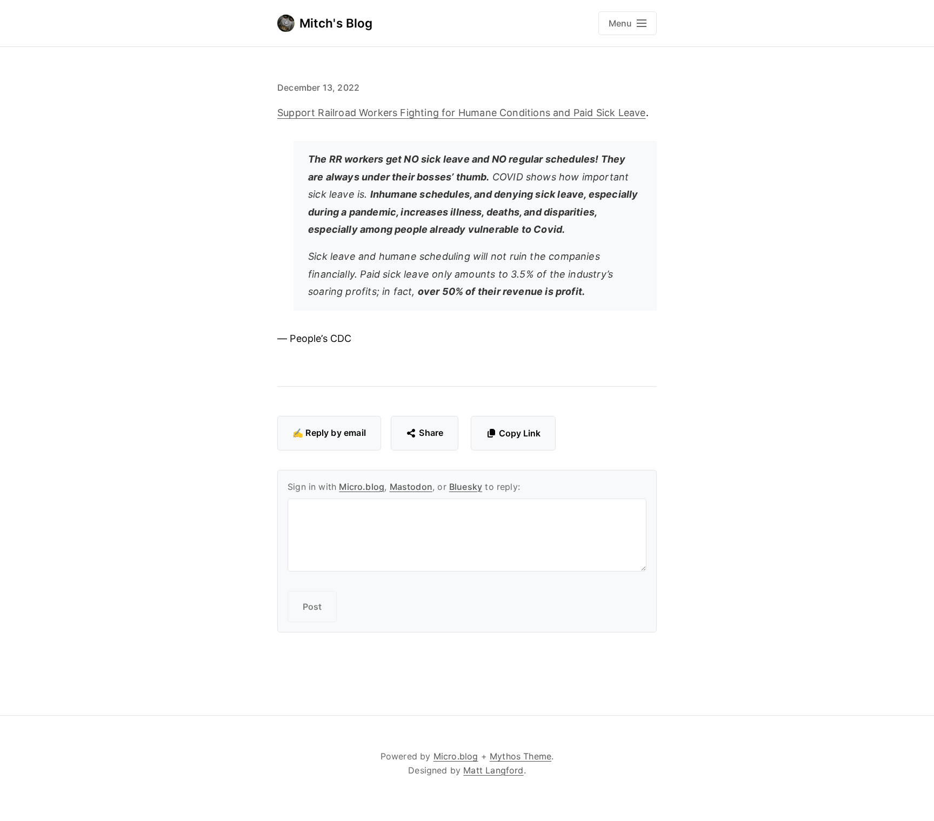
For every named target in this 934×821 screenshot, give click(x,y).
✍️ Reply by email (329, 432)
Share (431, 432)
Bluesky (465, 486)
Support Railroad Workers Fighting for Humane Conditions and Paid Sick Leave (461, 112)
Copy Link (520, 433)
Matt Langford (493, 770)
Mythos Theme (520, 756)
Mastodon (411, 486)
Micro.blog (361, 486)
